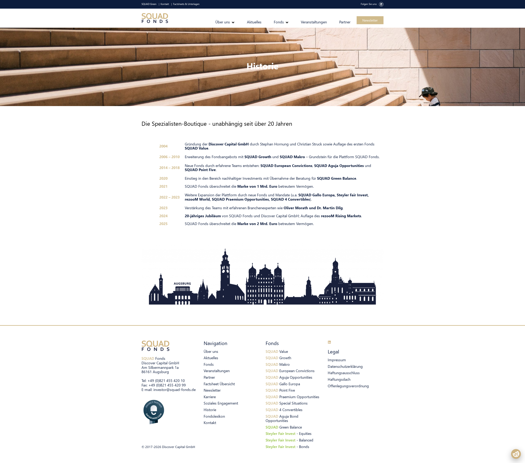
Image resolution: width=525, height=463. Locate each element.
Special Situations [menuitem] (287, 403)
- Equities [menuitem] (289, 433)
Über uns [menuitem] (222, 21)
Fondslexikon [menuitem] (214, 416)
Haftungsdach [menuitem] (339, 379)
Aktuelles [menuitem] (254, 21)
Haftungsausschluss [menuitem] (344, 372)
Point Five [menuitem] (280, 390)
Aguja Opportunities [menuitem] (289, 377)
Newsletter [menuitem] (212, 390)
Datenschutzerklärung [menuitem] (345, 366)
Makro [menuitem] (278, 364)
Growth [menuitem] (278, 357)
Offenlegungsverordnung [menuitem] (348, 385)
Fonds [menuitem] (279, 21)
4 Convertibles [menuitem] (284, 409)
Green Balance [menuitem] (284, 427)
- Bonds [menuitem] (287, 446)
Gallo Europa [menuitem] (283, 383)
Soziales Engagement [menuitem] (221, 403)
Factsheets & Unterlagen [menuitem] (186, 4)
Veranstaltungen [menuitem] (314, 21)
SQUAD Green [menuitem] (149, 4)
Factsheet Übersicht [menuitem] (219, 383)
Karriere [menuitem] (210, 396)
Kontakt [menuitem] (165, 4)
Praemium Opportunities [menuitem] (292, 396)
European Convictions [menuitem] (290, 370)
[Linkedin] (329, 342)
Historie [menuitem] (210, 409)
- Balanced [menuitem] (289, 439)
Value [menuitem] (277, 351)
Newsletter (370, 20)
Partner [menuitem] (344, 21)
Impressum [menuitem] (337, 359)
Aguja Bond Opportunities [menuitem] (282, 418)
